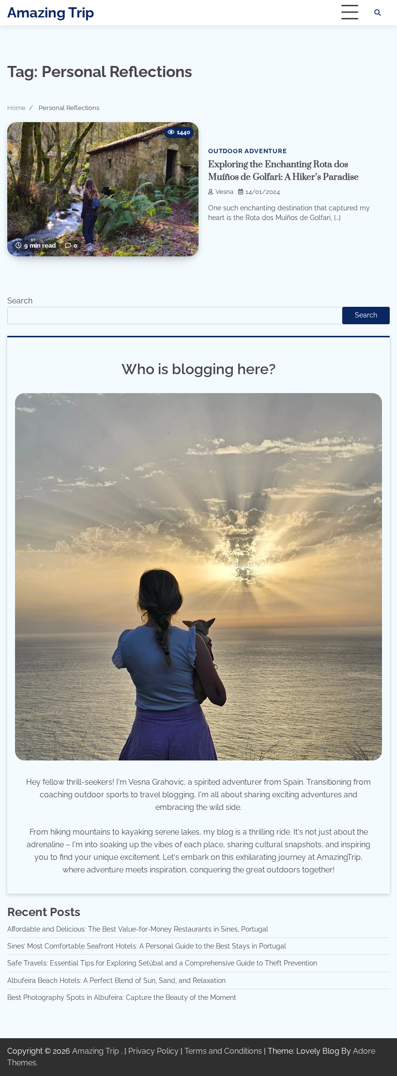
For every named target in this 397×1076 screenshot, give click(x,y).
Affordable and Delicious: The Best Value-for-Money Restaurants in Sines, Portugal (137, 929)
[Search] (377, 12)
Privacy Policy (153, 1051)
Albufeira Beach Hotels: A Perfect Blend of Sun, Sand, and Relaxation (116, 980)
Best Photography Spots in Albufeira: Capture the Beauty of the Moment (121, 997)
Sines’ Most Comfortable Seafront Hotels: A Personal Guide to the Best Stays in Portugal (146, 946)
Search (19, 300)
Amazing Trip (50, 12)
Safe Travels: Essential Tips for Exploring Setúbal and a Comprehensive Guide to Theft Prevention (162, 963)
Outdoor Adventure (247, 151)
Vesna (224, 191)
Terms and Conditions (223, 1051)
